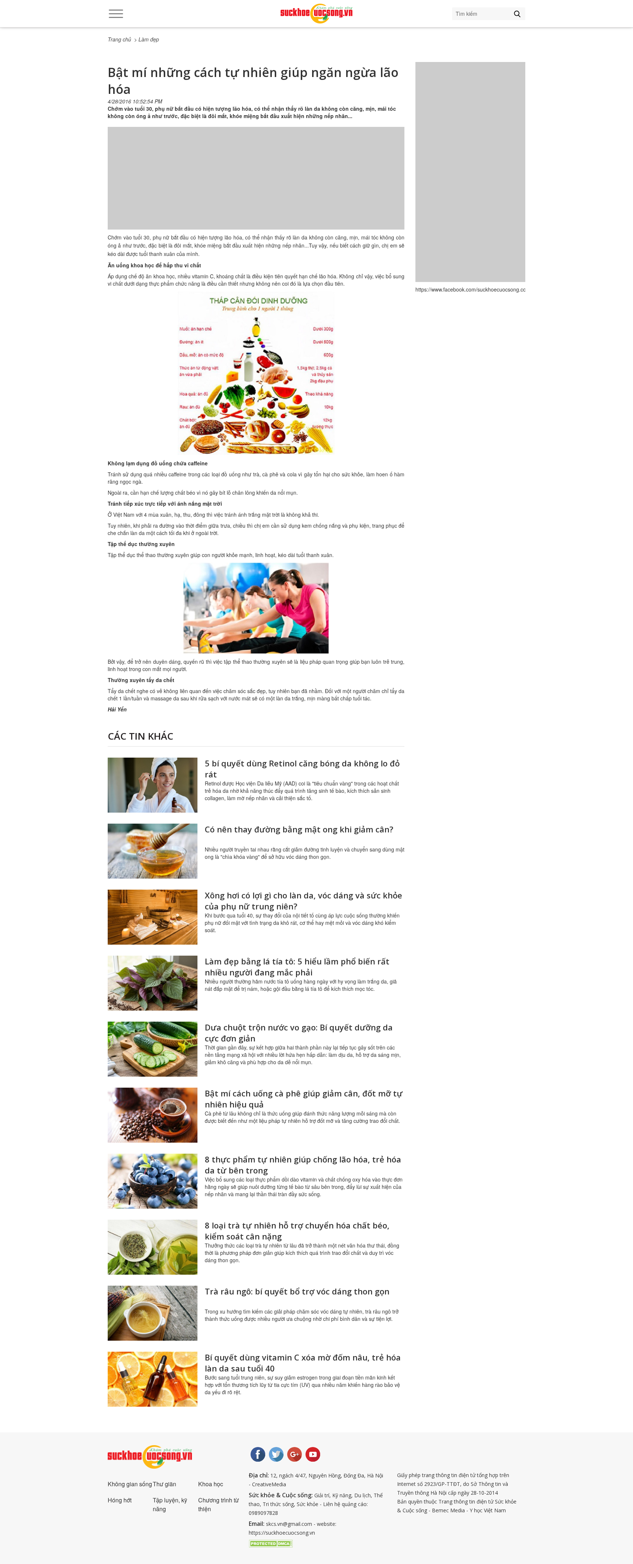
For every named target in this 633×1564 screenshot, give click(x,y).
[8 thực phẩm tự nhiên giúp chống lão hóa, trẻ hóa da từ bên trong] (152, 1181)
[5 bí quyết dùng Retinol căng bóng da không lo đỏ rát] (152, 785)
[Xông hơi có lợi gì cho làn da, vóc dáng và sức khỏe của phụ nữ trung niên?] (152, 917)
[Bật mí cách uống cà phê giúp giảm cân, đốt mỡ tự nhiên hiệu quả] (152, 1115)
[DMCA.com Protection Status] (271, 1542)
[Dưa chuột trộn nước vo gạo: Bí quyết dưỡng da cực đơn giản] (152, 1049)
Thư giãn (164, 1484)
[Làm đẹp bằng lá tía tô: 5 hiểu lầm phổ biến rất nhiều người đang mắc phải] (152, 983)
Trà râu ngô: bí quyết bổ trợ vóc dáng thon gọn (297, 1291)
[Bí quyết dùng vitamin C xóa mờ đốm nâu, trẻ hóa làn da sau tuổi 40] (152, 1379)
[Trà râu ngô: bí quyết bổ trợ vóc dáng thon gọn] (152, 1313)
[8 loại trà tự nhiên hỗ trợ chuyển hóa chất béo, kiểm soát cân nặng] (152, 1247)
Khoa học (210, 1484)
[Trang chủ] (316, 13)
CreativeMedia (269, 1484)
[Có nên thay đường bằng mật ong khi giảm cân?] (152, 851)
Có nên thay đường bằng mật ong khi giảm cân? (299, 829)
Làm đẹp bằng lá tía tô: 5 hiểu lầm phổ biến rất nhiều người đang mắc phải (297, 967)
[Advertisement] (256, 185)
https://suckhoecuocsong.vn (282, 1532)
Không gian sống (130, 1484)
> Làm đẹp (146, 39)
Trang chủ (119, 39)
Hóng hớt (120, 1500)
